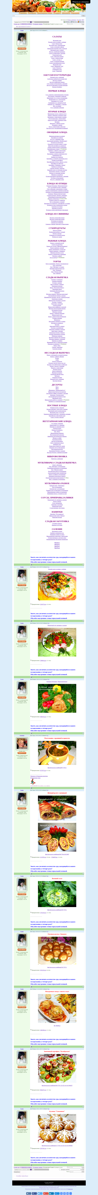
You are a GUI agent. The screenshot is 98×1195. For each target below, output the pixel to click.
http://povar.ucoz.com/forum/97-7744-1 (57, 767)
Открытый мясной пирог (57, 374)
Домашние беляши (57, 377)
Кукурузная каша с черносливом (57, 118)
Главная (17, 3)
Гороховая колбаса (57, 439)
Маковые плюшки (57, 312)
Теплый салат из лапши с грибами (57, 42)
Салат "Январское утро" (57, 66)
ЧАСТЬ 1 (57, 543)
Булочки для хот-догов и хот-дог (57, 363)
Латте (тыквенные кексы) (57, 443)
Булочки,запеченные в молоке (57, 334)
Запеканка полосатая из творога (57, 476)
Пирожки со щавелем (53, 344)
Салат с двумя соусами (57, 58)
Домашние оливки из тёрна (57, 534)
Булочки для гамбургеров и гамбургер (57, 364)
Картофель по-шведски (57, 163)
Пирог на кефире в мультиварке (57, 474)
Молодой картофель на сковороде (57, 146)
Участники (79, 19)
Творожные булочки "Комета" (57, 332)
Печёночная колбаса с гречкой (57, 232)
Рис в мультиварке (57, 487)
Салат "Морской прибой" (57, 56)
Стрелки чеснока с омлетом (57, 168)
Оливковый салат (57, 69)
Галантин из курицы (57, 206)
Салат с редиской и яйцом (57, 47)
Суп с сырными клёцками (57, 107)
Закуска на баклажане (57, 441)
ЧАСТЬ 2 (57, 544)
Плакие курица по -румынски (57, 200)
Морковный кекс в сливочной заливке (57, 342)
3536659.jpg (54, 857)
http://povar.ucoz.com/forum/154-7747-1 (57, 967)
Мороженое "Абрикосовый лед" (57, 390)
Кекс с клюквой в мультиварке (57, 479)
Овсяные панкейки (57, 281)
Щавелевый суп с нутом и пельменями (57, 98)
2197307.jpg (43, 1148)
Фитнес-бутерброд (57, 87)
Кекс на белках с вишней (57, 284)
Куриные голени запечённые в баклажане (57, 210)
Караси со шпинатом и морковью (57, 254)
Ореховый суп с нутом (57, 101)
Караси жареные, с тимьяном (57, 251)
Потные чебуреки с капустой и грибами (57, 409)
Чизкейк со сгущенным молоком (57, 401)
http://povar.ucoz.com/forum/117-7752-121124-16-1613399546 (57, 1145)
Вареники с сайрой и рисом (57, 123)
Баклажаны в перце (57, 531)
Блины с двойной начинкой (57, 313)
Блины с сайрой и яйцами (57, 356)
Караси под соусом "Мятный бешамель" (57, 246)
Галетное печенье (57, 349)
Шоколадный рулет (57, 315)
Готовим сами (17, 24)
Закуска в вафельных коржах (57, 82)
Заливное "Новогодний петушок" (57, 194)
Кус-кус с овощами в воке (57, 139)
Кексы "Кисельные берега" (57, 287)
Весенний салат (57, 40)
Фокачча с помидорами (57, 368)
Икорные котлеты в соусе (57, 252)
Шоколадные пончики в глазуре (57, 300)
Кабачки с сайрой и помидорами (57, 150)
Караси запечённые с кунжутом (57, 249)
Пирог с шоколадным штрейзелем (57, 316)
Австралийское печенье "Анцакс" (57, 295)
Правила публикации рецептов (39, 776)
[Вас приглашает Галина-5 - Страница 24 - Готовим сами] (61, 1193)
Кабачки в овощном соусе (57, 533)
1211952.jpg (43, 857)
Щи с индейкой (57, 106)
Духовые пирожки (57, 318)
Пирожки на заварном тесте (57, 427)
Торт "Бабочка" (57, 273)
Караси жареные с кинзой (57, 248)
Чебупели (57, 376)
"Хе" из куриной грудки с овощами (57, 187)
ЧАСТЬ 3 (57, 546)
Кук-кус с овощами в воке (57, 179)
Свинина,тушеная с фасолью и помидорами (57, 224)
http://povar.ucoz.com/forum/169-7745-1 (57, 910)
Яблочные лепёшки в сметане (57, 329)
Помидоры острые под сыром (57, 446)
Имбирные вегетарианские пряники (57, 436)
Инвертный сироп (57, 506)
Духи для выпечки (57, 503)
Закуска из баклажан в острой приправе (57, 85)
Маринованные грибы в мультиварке (57, 492)
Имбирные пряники (57, 336)
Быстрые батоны (57, 381)
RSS (66, 1)
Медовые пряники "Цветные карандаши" (57, 294)
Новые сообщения (72, 19)
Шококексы (57, 320)
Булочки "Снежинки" (57, 279)
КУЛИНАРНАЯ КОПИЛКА (26, 24)
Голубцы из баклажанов (57, 178)
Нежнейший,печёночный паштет (57, 197)
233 (48, 679)
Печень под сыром (57, 237)
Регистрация (22, 3)
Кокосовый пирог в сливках (57, 326)
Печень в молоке (57, 233)
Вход (27, 3)
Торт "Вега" (57, 431)
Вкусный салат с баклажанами (57, 45)
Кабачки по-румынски (57, 157)
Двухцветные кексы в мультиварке (57, 471)
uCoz (51, 1183)
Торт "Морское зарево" (57, 470)
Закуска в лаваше (57, 80)
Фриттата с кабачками (57, 458)
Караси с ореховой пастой (57, 243)
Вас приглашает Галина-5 (48, 24)
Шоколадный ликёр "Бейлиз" (57, 515)
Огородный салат (57, 55)
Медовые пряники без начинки (57, 337)
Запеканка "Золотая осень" (57, 395)
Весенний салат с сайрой (57, 50)
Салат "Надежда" (57, 68)
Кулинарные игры (35, 778)
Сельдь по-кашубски (57, 244)
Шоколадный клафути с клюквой (53, 400)
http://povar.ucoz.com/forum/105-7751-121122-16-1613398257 (57, 1085)
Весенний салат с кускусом (57, 412)
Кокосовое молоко (57, 517)
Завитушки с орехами (57, 331)
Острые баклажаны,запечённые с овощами (57, 176)
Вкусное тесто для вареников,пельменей (57, 128)
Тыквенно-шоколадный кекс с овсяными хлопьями (57, 414)
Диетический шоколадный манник (55, 478)
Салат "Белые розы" (57, 43)
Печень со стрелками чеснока (57, 173)
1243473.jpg (43, 604)
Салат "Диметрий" (57, 71)
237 (47, 931)
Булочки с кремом (57, 283)
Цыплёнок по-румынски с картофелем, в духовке (57, 203)
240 (48, 1108)
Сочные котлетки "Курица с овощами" (57, 195)
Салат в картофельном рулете (57, 63)
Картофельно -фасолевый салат (57, 415)
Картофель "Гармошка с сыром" (57, 165)
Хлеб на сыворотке (57, 361)
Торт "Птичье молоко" (57, 272)
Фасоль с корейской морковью (57, 51)
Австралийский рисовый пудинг (57, 396)
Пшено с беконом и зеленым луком (57, 115)
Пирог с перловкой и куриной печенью (57, 355)
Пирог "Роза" (57, 345)
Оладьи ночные (57, 305)
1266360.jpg (43, 1030)
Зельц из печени (57, 230)
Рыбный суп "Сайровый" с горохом (57, 104)
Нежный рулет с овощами (57, 379)
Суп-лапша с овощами (57, 423)
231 (48, 567)
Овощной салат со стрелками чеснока (57, 170)
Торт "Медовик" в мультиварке (57, 466)
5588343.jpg (43, 716)
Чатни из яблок (57, 501)
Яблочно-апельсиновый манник (57, 308)
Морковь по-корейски (57, 175)
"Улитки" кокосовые (57, 347)
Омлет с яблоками (57, 465)
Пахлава (57, 324)
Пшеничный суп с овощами (57, 425)
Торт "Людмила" (57, 270)
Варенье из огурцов (57, 525)
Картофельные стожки (53, 149)
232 (48, 623)
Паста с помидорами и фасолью (57, 126)
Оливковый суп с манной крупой (57, 103)
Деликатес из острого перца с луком (57, 144)
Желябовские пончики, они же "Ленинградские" (57, 297)
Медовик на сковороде (57, 323)
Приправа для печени (57, 504)
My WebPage (57, 1025)
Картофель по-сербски (57, 137)
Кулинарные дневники (38, 24)
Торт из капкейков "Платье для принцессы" (57, 263)
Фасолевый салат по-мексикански (57, 411)
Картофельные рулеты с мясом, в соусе (57, 162)
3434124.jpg (43, 970)
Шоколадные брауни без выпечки (57, 392)
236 (47, 876)
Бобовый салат (57, 444)
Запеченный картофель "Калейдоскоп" (57, 141)
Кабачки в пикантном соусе (57, 152)
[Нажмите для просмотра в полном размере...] (57, 1022)
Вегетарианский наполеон (57, 435)
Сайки (57, 360)
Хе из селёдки (53, 257)
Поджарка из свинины (57, 221)
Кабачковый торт (57, 155)
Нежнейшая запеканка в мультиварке (57, 468)
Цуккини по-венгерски (57, 142)
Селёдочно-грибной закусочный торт (57, 79)
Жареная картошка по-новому (57, 136)
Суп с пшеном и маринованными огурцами (57, 94)
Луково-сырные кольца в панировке (57, 147)
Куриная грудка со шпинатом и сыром (57, 205)
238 (48, 989)
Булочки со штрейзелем (57, 328)
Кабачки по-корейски (57, 166)
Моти (57, 387)
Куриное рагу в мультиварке (57, 489)
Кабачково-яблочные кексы (57, 291)
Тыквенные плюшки (57, 299)
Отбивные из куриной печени (57, 235)
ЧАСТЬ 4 (57, 548)
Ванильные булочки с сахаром (57, 451)
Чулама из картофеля (57, 160)
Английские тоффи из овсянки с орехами (57, 393)
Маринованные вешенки (57, 433)
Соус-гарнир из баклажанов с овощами (57, 83)
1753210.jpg (43, 912)
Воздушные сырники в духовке (57, 321)
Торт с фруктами (57, 265)
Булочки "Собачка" (57, 302)
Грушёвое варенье (57, 523)
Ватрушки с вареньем (57, 303)
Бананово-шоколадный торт (57, 268)
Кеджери (57, 122)
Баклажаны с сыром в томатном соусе (57, 154)
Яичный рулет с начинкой (57, 77)
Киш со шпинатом (57, 371)
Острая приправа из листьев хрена (57, 538)
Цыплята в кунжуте (57, 208)
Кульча (57, 358)
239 (48, 1049)
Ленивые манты (57, 369)
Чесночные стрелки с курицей (57, 171)
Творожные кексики (57, 286)
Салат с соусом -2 (57, 60)
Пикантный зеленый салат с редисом (57, 48)
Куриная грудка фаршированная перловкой (57, 192)
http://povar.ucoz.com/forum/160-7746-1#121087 (57, 854)
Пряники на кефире (57, 341)
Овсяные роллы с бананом (57, 407)
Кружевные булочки (57, 310)
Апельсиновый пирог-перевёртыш (57, 473)
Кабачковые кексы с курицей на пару (57, 493)
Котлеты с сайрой (57, 256)
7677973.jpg (43, 770)
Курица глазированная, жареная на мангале (57, 190)
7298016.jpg (43, 660)
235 (47, 790)
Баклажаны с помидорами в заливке (57, 117)
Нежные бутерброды (57, 430)
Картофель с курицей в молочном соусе (57, 158)
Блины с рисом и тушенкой (57, 366)
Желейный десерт (57, 398)
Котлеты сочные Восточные (57, 218)
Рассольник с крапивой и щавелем (57, 96)
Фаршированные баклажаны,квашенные (57, 539)
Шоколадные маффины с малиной (57, 307)
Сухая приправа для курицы (57, 508)
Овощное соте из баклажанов (57, 447)
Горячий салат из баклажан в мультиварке (57, 490)
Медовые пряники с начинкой (57, 339)
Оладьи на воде (57, 428)
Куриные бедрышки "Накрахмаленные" (57, 186)
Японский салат (57, 64)
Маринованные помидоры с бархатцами (57, 536)
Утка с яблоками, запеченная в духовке (57, 189)
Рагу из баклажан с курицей (57, 202)
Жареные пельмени (57, 372)
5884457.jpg (43, 1090)
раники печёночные (53, 198)
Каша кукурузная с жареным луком (57, 120)
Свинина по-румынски (57, 222)
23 (29, 22)
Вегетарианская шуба (57, 449)
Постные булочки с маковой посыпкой (57, 452)
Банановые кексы (57, 289)
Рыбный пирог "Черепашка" (57, 485)
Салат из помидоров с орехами (57, 53)
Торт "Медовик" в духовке (57, 267)
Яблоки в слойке (57, 438)
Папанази (57, 292)
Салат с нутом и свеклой (57, 417)
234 (47, 735)
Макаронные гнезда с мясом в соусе (57, 114)
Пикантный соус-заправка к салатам (57, 500)
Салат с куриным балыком (57, 61)
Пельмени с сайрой (57, 125)
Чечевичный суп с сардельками (57, 99)
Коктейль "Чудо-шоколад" (57, 514)
